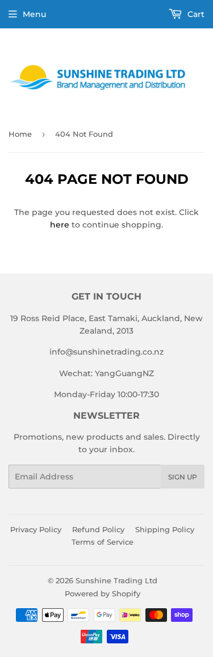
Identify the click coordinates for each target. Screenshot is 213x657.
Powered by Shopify (102, 593)
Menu (34, 14)
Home (20, 133)
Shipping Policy (164, 529)
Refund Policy (98, 529)
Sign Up (182, 477)
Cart (194, 14)
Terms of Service (102, 541)
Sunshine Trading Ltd (116, 580)
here (59, 225)
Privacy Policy (35, 529)
